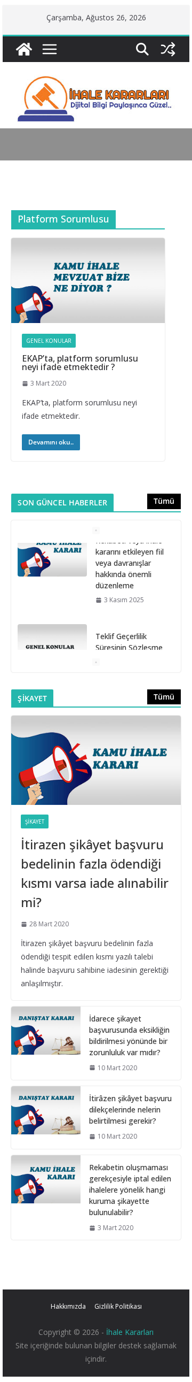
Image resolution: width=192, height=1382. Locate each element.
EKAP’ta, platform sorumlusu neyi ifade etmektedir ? (80, 362)
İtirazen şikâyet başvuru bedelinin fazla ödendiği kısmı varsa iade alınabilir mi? (95, 873)
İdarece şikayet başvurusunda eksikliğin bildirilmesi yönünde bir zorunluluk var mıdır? (129, 1035)
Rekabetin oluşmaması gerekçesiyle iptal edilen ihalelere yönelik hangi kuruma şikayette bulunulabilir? (130, 1189)
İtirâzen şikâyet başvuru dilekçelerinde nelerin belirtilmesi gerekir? (130, 1109)
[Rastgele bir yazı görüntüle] (168, 49)
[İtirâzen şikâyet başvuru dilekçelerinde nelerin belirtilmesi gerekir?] (46, 1117)
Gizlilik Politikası (118, 1306)
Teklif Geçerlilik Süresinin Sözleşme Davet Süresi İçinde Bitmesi (129, 572)
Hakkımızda (68, 1306)
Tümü (164, 501)
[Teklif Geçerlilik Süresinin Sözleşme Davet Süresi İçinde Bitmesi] (52, 567)
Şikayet (34, 821)
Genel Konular (48, 340)
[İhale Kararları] (24, 49)
